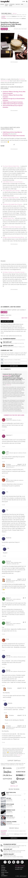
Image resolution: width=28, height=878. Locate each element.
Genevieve (9, 419)
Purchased (24, 28)
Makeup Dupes (6, 5)
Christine (3, 30)
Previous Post (5, 318)
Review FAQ (4, 870)
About (2, 865)
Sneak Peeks (4, 28)
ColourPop (3, 18)
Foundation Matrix (11, 5)
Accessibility (4, 875)
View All (15, 13)
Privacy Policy (4, 872)
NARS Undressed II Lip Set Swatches (13, 103)
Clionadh (3, 16)
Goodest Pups (18, 869)
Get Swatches (14, 366)
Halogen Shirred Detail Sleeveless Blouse (13, 237)
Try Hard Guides (19, 867)
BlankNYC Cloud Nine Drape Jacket (12, 227)
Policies (3, 869)
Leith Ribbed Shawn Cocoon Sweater (12, 182)
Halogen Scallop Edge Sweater (11, 197)
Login (23, 1)
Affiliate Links (17, 28)
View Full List (14, 786)
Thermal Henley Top (8, 218)
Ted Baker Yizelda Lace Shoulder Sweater (14, 272)
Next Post (24, 318)
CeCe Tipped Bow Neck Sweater (11, 190)
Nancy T (8, 598)
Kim (7, 479)
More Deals (14, 838)
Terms (2, 874)
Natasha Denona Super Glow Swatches (14, 135)
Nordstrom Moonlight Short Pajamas (12, 204)
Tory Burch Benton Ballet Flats (11, 166)
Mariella (8, 655)
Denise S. (8, 561)
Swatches (18, 4)
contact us (8, 384)
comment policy (7, 375)
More (22, 4)
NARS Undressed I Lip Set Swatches (13, 102)
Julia (7, 451)
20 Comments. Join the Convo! (11, 307)
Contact (3, 867)
